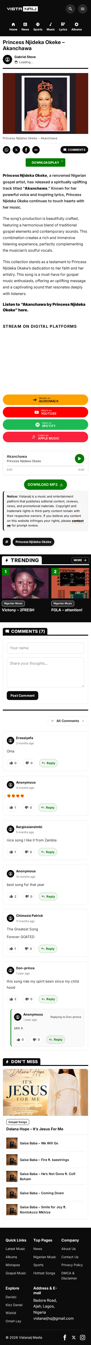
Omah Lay (13, 1321)
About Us (68, 1249)
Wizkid (11, 1313)
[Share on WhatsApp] (6, 150)
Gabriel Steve (25, 57)
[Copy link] (36, 150)
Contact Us (69, 1257)
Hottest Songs (44, 1273)
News (37, 1249)
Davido (11, 1297)
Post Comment (22, 695)
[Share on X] (16, 150)
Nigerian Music (13, 603)
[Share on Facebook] (26, 150)
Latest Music (15, 1249)
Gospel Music (16, 1273)
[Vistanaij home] (23, 8)
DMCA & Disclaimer (69, 1275)
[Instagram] (82, 1337)
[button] (45, 484)
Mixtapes (13, 1265)
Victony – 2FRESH (18, 610)
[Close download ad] (62, 161)
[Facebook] (65, 1337)
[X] (74, 1337)
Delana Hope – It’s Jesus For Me (34, 1129)
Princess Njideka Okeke (33, 542)
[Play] (79, 458)
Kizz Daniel (14, 1305)
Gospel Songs (17, 1122)
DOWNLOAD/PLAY (45, 162)
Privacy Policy (72, 1265)
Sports (38, 1265)
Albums (11, 1257)
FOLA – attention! (66, 610)
